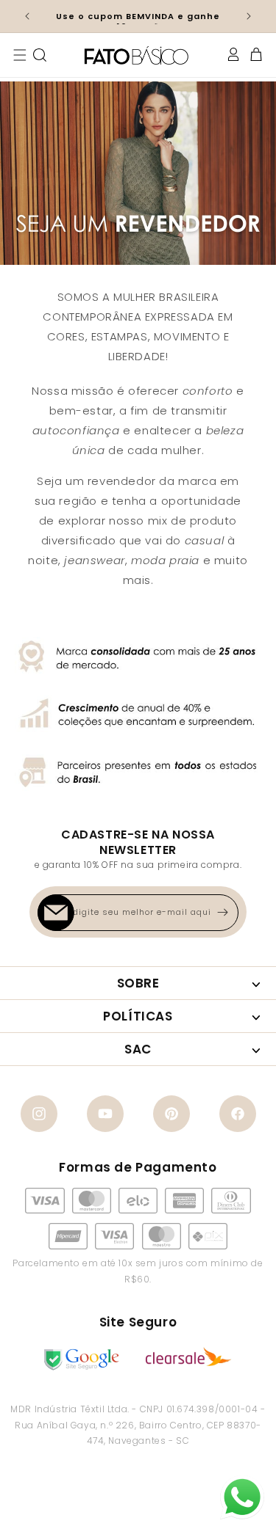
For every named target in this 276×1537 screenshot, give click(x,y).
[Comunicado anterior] (27, 16)
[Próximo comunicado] (249, 16)
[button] (19, 55)
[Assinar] (222, 913)
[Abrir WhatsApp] (242, 1497)
